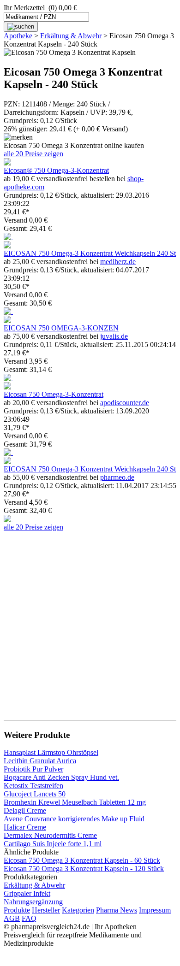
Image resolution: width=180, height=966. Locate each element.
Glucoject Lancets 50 (35, 794)
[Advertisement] (90, 621)
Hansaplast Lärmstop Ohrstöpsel (51, 752)
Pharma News (116, 910)
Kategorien (78, 910)
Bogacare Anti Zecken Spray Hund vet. (61, 777)
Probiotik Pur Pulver (33, 769)
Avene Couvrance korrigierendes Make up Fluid (74, 819)
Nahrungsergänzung (33, 902)
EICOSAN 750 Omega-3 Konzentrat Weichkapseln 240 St (90, 253)
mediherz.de (118, 261)
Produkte (17, 910)
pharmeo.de (117, 477)
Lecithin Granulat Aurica (40, 761)
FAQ (29, 918)
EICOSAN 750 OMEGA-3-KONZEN (61, 328)
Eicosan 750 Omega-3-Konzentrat (53, 394)
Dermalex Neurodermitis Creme (50, 835)
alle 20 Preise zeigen (33, 154)
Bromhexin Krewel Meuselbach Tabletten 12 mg (75, 802)
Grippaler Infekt (27, 893)
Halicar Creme (25, 827)
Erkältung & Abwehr (71, 36)
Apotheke (18, 36)
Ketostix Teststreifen (33, 785)
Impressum (155, 910)
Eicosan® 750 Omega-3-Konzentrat (56, 170)
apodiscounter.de (124, 402)
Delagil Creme (25, 810)
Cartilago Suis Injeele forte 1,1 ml (53, 844)
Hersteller (46, 910)
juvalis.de (114, 336)
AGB (12, 918)
